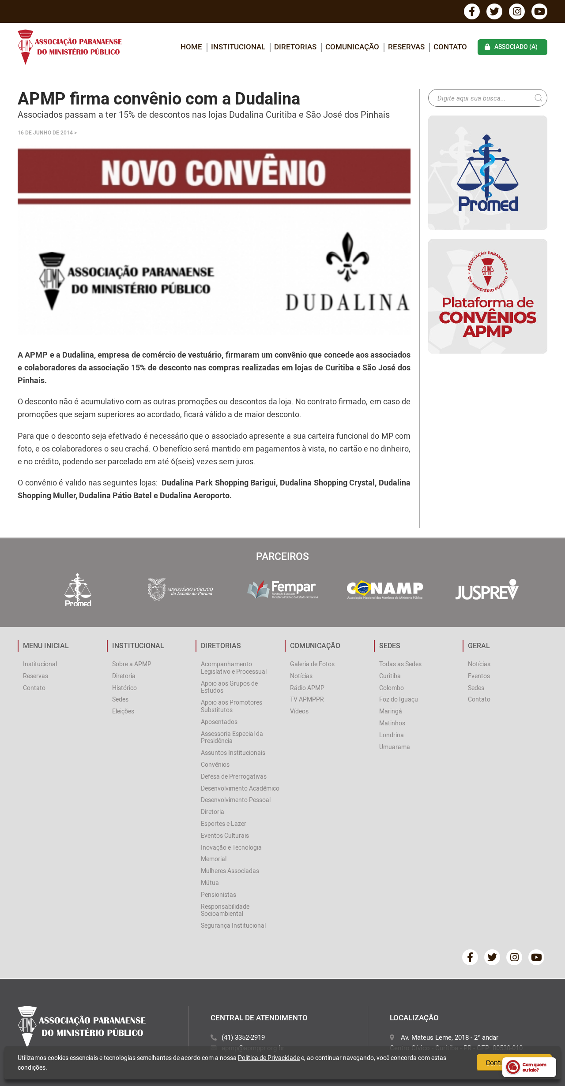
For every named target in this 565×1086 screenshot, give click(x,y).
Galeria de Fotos (312, 664)
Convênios (215, 764)
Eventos (479, 676)
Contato (450, 46)
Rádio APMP (307, 687)
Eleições (123, 711)
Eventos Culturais (225, 835)
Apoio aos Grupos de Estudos (229, 687)
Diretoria (124, 676)
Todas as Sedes (400, 664)
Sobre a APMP (131, 664)
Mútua (210, 882)
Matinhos (392, 723)
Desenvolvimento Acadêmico (240, 788)
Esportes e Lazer (223, 823)
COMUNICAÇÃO (352, 46)
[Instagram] (517, 11)
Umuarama (394, 747)
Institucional (40, 664)
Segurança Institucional (233, 925)
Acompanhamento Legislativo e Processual (234, 667)
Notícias (301, 676)
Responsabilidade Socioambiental (225, 910)
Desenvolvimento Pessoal (236, 799)
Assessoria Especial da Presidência (232, 737)
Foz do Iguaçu (398, 699)
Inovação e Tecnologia (231, 847)
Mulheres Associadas (230, 870)
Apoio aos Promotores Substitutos (231, 706)
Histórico (124, 687)
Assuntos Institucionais (233, 752)
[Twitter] (494, 11)
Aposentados (219, 721)
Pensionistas (218, 894)
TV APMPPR (307, 699)
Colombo (391, 687)
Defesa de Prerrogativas (234, 776)
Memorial (213, 859)
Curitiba (390, 676)
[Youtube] (539, 11)
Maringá (390, 711)
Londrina (391, 735)
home (191, 46)
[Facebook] (472, 11)
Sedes (120, 699)
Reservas (406, 46)
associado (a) (516, 46)
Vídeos (299, 711)
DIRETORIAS (295, 46)
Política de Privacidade (269, 1057)
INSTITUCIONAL (238, 46)
